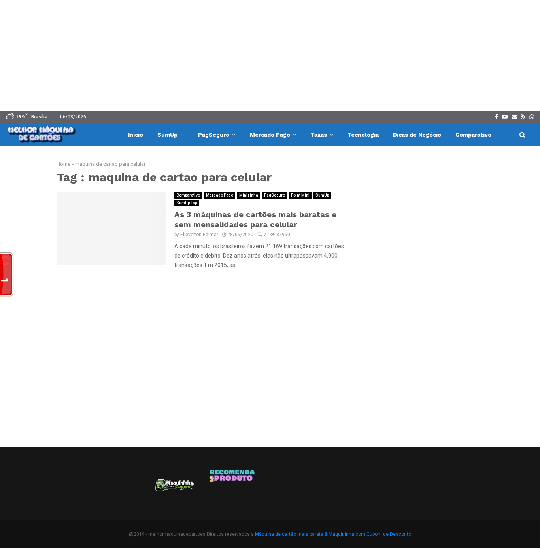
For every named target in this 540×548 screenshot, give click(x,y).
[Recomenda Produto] (233, 488)
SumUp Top (186, 203)
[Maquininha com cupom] (173, 488)
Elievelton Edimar (199, 234)
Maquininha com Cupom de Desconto (370, 534)
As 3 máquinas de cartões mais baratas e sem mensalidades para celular (255, 219)
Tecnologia (363, 134)
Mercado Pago (270, 134)
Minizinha (248, 195)
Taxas (319, 134)
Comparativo (473, 134)
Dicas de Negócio (417, 134)
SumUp (167, 134)
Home (63, 164)
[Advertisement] (270, 55)
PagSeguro (213, 134)
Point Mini (300, 195)
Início (135, 134)
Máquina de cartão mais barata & (291, 534)
